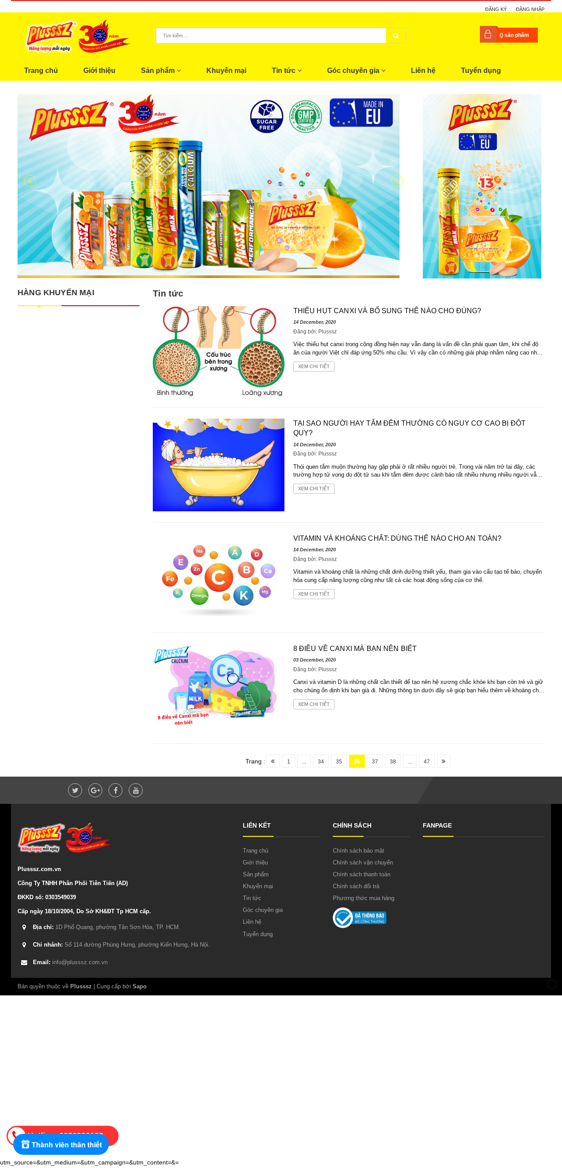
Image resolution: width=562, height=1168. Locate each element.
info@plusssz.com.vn (70, 962)
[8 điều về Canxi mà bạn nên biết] (219, 687)
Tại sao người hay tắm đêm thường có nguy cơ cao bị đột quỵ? (409, 428)
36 (357, 762)
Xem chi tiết (314, 366)
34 (321, 762)
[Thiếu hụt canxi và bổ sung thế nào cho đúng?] (219, 350)
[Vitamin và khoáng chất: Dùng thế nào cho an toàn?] (219, 577)
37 (375, 762)
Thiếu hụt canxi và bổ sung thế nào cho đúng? (387, 311)
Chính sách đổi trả (356, 886)
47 (427, 762)
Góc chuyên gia (354, 70)
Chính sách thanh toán (361, 874)
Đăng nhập (530, 9)
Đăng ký (496, 9)
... (304, 762)
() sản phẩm (514, 35)
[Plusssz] (482, 185)
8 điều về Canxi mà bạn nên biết (355, 648)
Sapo (140, 986)
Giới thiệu (99, 70)
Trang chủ (41, 70)
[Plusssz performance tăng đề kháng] (214, 186)
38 (393, 762)
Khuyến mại (226, 70)
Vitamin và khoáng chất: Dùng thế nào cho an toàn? (397, 538)
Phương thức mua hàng (363, 898)
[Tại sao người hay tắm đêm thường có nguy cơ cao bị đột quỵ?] (219, 464)
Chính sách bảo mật (358, 850)
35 (339, 762)
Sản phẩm (159, 70)
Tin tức (284, 70)
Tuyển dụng (481, 70)
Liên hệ (423, 70)
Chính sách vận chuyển (363, 862)
